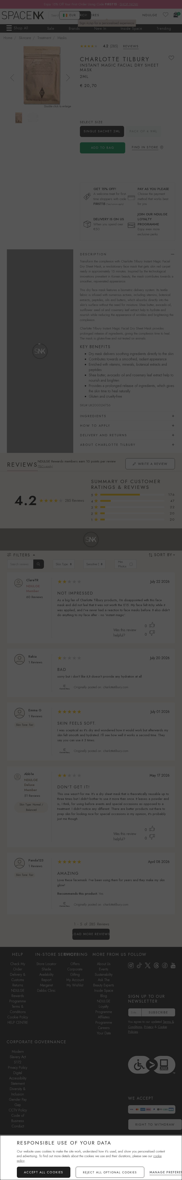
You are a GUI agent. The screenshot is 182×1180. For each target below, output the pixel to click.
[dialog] (91, 1157)
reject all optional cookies (110, 1172)
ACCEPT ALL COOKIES (43, 1172)
